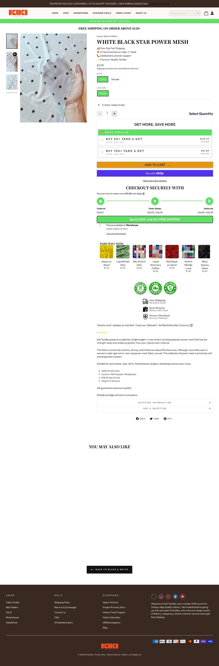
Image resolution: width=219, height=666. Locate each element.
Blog (105, 627)
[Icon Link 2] (161, 596)
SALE (9, 612)
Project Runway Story (114, 607)
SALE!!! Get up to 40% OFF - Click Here (109, 21)
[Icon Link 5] (182, 596)
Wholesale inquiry (63, 622)
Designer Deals (102, 13)
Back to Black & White (111, 569)
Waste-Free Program (114, 612)
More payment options (155, 180)
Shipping (101, 68)
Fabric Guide (123, 13)
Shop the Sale (160, 3)
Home (55, 13)
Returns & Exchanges (65, 607)
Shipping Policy (62, 602)
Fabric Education (111, 617)
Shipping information (154, 402)
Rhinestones (12, 617)
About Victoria (110, 602)
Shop (66, 13)
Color (101, 88)
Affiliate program (112, 622)
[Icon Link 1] (154, 596)
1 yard (103, 79)
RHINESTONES (81, 13)
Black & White (110, 36)
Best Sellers (12, 607)
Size (100, 73)
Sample (115, 79)
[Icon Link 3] (168, 596)
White (103, 93)
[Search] (198, 13)
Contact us (60, 612)
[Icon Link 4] (175, 596)
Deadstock (11, 622)
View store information (116, 233)
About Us (141, 13)
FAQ (56, 617)
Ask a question (155, 408)
